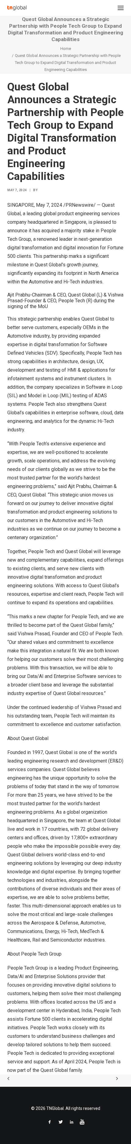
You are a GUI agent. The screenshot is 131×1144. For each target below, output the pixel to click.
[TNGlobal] (17, 7)
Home (65, 48)
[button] (120, 8)
